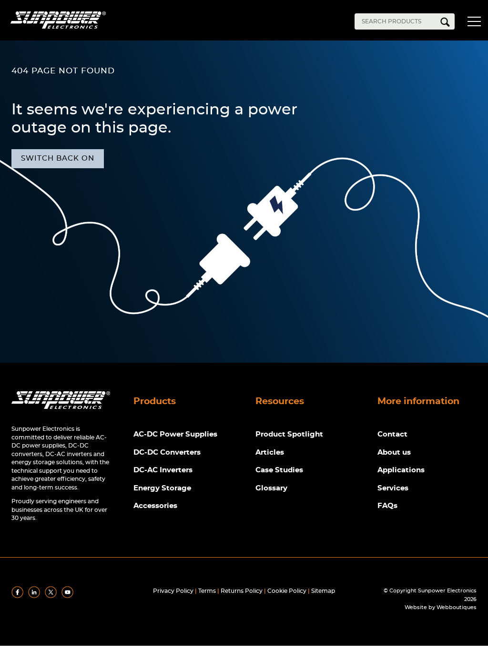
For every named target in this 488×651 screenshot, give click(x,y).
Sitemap (323, 591)
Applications (401, 470)
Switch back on (57, 158)
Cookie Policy (286, 591)
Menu (476, 23)
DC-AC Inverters (163, 470)
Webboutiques (457, 607)
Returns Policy (242, 591)
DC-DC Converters (167, 452)
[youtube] (69, 596)
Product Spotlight (289, 434)
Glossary (271, 488)
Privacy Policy (173, 591)
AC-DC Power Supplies (175, 434)
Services (392, 488)
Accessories (155, 505)
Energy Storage (162, 488)
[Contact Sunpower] (60, 411)
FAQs (387, 505)
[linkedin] (35, 596)
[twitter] (52, 596)
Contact (392, 434)
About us (394, 452)
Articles (269, 452)
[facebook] (19, 596)
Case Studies (279, 470)
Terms (207, 591)
